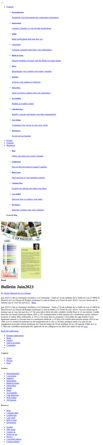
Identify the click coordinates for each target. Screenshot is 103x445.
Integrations (11, 381)
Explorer (10, 143)
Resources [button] (10, 145)
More (34, 302)
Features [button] (10, 7)
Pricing (9, 140)
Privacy (9, 437)
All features (11, 400)
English (9, 427)
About (9, 358)
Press (8, 363)
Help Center (11, 420)
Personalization (12, 373)
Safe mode (10, 429)
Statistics (10, 378)
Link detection (12, 395)
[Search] (2, 221)
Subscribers (11, 385)
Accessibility (11, 393)
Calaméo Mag (12, 413)
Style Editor (11, 397)
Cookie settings (12, 441)
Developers (11, 422)
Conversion (11, 376)
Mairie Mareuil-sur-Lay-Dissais (17, 293)
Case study (11, 418)
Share (8, 390)
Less (86, 326)
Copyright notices (13, 439)
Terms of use (11, 434)
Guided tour (11, 415)
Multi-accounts (12, 383)
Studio (9, 388)
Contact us (10, 432)
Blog (8, 410)
